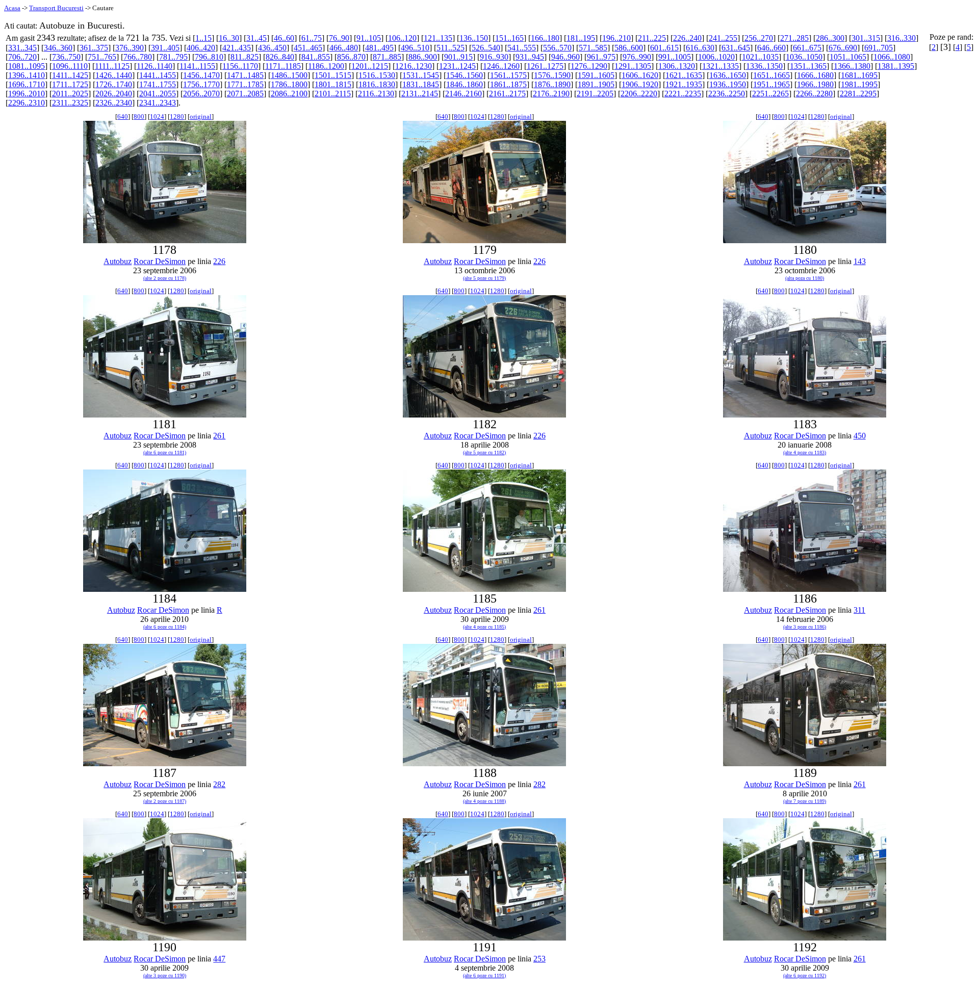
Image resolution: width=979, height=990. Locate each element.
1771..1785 (245, 84)
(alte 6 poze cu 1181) (164, 452)
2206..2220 (639, 93)
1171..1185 (283, 66)
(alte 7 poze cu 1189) (804, 801)
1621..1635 (683, 75)
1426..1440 (113, 75)
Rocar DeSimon (160, 261)
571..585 (593, 47)
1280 (177, 116)
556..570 (557, 47)
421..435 (236, 47)
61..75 (311, 38)
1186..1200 (326, 66)
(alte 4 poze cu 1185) (484, 627)
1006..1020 (716, 57)
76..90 (339, 38)
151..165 (509, 38)
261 (219, 435)
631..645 (736, 47)
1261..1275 (545, 66)
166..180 (545, 38)
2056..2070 (201, 93)
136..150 (473, 38)
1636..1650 (727, 75)
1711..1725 (70, 84)
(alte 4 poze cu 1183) (804, 452)
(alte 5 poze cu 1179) (484, 278)
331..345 (22, 47)
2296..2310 (26, 102)
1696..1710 (26, 84)
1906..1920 (640, 84)
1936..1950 (727, 84)
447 (219, 958)
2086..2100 (289, 93)
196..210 (616, 38)
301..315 (866, 38)
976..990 (637, 57)
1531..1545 (420, 75)
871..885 (387, 57)
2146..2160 (463, 93)
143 (860, 261)
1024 (157, 116)
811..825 (244, 57)
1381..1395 (896, 66)
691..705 (878, 47)
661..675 (807, 47)
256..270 (758, 38)
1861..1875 (508, 84)
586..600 (628, 47)
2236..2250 (726, 93)
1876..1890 (552, 84)
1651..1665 (771, 75)
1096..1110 (70, 66)
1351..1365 (808, 66)
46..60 (284, 38)
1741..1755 (157, 84)
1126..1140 (154, 66)
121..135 (438, 38)
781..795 (173, 57)
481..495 (379, 47)
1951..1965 (771, 84)
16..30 (229, 38)
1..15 (203, 38)
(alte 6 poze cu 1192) (804, 975)
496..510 (415, 47)
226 (219, 261)
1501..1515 (333, 75)
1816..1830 (376, 84)
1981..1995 (859, 84)
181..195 (580, 38)
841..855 (315, 57)
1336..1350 (764, 66)
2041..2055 (157, 93)
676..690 (843, 47)
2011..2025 (70, 93)
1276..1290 (589, 66)
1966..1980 (815, 84)
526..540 (486, 47)
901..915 (458, 57)
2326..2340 (113, 102)
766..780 (137, 57)
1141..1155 (197, 66)
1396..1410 (26, 75)
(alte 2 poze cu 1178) (164, 278)
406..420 (201, 47)
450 (860, 435)
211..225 (652, 38)
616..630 (700, 47)
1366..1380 (852, 66)
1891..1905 (596, 84)
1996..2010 (26, 93)
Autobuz (118, 261)
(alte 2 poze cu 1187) (164, 801)
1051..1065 (848, 57)
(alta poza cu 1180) (804, 278)
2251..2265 (770, 93)
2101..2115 (333, 93)
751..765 (102, 57)
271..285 (794, 38)
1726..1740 (113, 84)
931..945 (530, 57)
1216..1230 (413, 66)
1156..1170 (240, 66)
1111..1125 (112, 66)
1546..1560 (464, 75)
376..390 (129, 47)
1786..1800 (289, 84)
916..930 (494, 57)
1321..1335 (720, 66)
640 (122, 116)
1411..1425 (70, 75)
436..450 (272, 47)
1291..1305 (632, 66)
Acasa (12, 8)
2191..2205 (595, 93)
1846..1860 (464, 84)
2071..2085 (245, 93)
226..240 (687, 38)
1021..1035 (760, 57)
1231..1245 (457, 66)
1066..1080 (891, 57)
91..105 (368, 38)
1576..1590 (552, 75)
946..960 (565, 57)
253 (539, 958)
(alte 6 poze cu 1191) (484, 975)
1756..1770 (201, 84)
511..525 (450, 47)
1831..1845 (420, 84)
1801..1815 (333, 84)
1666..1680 (815, 75)
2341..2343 (157, 102)
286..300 (830, 38)
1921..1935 (683, 84)
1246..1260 (501, 66)
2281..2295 (858, 93)
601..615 (664, 47)
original (201, 116)
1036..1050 (804, 57)
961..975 (601, 57)
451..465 (308, 47)
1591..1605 (596, 75)
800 (139, 116)
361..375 (94, 47)
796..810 (209, 57)
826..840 (280, 57)
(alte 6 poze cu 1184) (164, 627)
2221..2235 (682, 93)
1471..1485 (245, 75)
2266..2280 (814, 93)
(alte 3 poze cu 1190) (164, 975)
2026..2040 (113, 93)
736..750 (66, 57)
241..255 (723, 38)
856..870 (351, 57)
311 (859, 610)
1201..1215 (369, 66)
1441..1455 (157, 75)
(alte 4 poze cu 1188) (484, 801)
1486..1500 (289, 75)
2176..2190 (551, 93)
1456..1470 (201, 75)
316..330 (901, 38)
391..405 (165, 47)
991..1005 (674, 57)
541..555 (521, 47)
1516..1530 (376, 75)
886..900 (422, 57)
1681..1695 (859, 75)
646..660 (771, 47)
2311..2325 (70, 102)
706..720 (22, 57)
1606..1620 (640, 75)
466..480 (343, 47)
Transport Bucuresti (56, 8)
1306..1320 (676, 66)
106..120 (402, 38)
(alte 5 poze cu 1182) (484, 452)
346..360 (58, 47)
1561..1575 (508, 75)
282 (219, 784)
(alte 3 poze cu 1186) (804, 627)
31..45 (256, 38)
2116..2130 (376, 93)
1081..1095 (26, 66)
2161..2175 (507, 93)
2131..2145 (419, 93)
